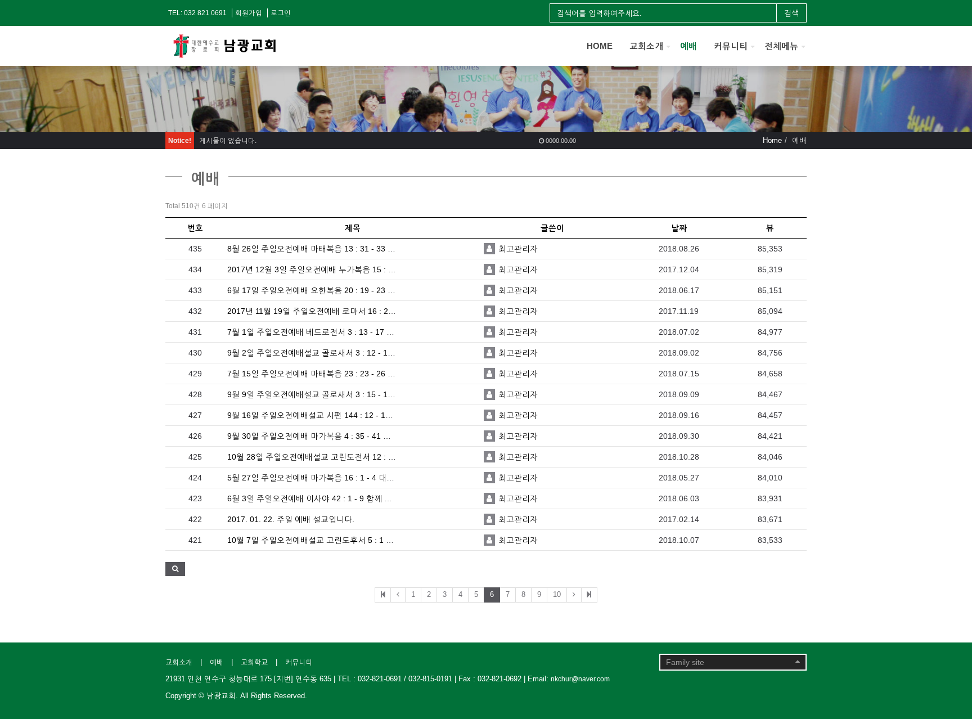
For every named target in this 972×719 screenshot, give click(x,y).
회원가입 (248, 13)
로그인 (281, 13)
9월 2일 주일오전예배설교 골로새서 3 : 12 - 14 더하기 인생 (331, 352)
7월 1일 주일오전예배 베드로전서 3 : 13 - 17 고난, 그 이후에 (333, 331)
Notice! (179, 141)
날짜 (679, 227)
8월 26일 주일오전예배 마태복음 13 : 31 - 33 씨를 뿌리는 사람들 (341, 248)
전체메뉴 (781, 46)
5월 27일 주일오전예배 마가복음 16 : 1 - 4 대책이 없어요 (327, 477)
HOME (600, 46)
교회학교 (254, 662)
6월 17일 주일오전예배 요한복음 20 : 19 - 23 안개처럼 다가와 (336, 290)
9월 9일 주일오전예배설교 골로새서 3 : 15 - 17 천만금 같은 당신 (340, 394)
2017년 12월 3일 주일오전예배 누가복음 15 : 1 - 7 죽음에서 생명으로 (349, 269)
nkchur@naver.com (580, 679)
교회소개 (646, 46)
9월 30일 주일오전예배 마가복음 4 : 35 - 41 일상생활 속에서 (333, 436)
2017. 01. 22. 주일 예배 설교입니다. (290, 519)
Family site (685, 662)
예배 (688, 46)
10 (557, 594)
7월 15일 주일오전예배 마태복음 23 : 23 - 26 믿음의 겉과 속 (333, 373)
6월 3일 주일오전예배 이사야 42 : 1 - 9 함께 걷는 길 (318, 498)
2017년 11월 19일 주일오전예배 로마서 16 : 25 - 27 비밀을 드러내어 (348, 311)
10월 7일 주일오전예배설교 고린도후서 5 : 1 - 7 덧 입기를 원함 (338, 540)
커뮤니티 (731, 46)
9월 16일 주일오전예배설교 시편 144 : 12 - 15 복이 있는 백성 (335, 415)
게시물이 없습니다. (227, 141)
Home (772, 140)
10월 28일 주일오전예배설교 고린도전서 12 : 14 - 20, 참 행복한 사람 (348, 456)
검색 (791, 12)
